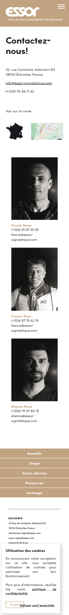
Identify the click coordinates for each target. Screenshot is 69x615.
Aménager (34, 493)
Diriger (34, 463)
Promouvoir (34, 483)
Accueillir (34, 453)
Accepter (14, 604)
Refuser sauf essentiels (37, 605)
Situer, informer (34, 473)
